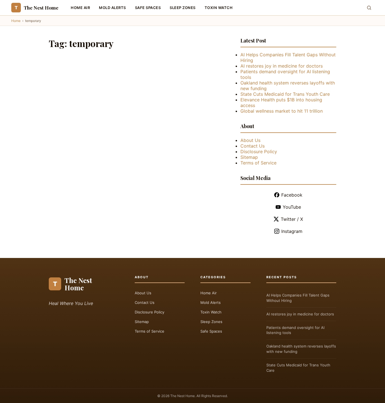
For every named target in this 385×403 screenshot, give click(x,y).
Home (16, 21)
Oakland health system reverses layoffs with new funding (301, 349)
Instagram (291, 231)
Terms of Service (258, 163)
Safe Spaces (148, 7)
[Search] (369, 7)
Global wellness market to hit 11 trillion (281, 111)
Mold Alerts (112, 7)
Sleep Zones (183, 7)
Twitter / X (292, 219)
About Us (250, 140)
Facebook (291, 195)
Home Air (80, 7)
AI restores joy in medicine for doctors (281, 66)
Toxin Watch (219, 7)
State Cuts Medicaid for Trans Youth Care (285, 94)
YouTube (292, 207)
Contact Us (252, 146)
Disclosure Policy (258, 151)
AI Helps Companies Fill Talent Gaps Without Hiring (297, 298)
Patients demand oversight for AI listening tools (295, 330)
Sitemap (249, 157)
